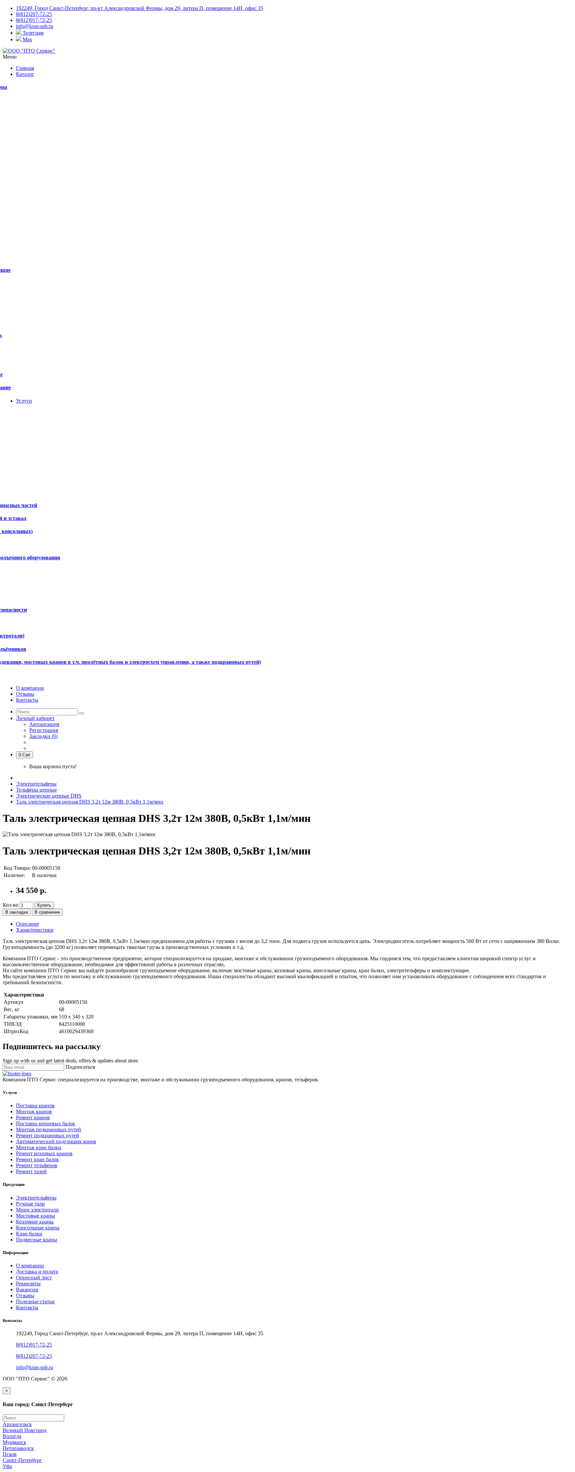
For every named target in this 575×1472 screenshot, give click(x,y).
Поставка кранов (35, 1105)
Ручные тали (30, 1203)
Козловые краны (35, 1221)
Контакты (27, 1307)
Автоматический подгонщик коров (56, 1141)
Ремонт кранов (33, 1117)
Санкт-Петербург (22, 1460)
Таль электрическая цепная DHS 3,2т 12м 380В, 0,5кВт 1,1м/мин (89, 802)
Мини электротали (37, 1209)
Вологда (12, 1436)
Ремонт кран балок (37, 1159)
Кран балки (29, 1233)
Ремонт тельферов (36, 1165)
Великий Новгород (25, 1430)
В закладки (16, 912)
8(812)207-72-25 (34, 1356)
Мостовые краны (35, 1215)
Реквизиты (28, 1283)
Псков (10, 1454)
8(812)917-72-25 (34, 1345)
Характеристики (35, 930)
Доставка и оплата (37, 1271)
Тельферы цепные (36, 790)
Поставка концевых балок (45, 1123)
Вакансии (27, 1289)
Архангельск (17, 1424)
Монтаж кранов (34, 1111)
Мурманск (14, 1442)
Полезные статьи (35, 1301)
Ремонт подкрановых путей (47, 1135)
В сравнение (47, 912)
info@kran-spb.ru (34, 1367)
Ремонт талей (31, 1171)
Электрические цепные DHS (49, 796)
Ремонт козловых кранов (44, 1153)
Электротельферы (36, 784)
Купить (44, 905)
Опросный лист (34, 1277)
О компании (30, 1265)
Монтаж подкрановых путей (48, 1129)
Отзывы (25, 1295)
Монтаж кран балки (38, 1147)
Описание (27, 924)
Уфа (7, 1466)
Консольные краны (38, 1227)
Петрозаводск (18, 1448)
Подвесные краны (36, 1239)
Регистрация (43, 730)
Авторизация (44, 724)
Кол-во (10, 905)
